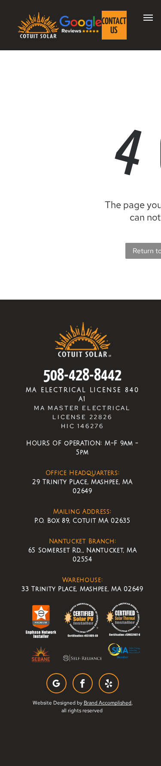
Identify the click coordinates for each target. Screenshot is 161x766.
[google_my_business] (56, 684)
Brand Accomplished (107, 702)
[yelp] (109, 684)
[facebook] (83, 684)
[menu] (148, 17)
